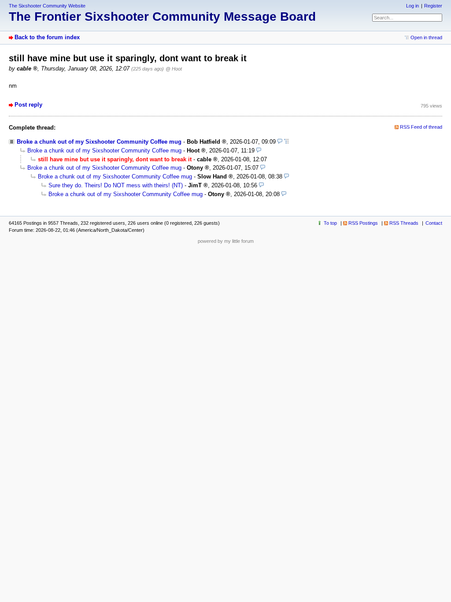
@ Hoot (174, 68)
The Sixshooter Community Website (47, 5)
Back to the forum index (47, 37)
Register (433, 5)
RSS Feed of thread (421, 127)
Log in (412, 5)
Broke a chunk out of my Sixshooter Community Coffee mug (99, 141)
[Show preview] (279, 141)
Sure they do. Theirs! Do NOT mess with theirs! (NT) (115, 185)
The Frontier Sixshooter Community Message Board (162, 16)
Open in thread (426, 37)
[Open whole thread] (286, 141)
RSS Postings (363, 223)
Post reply (28, 104)
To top (330, 223)
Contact (433, 223)
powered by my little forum (226, 241)
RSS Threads (403, 223)
